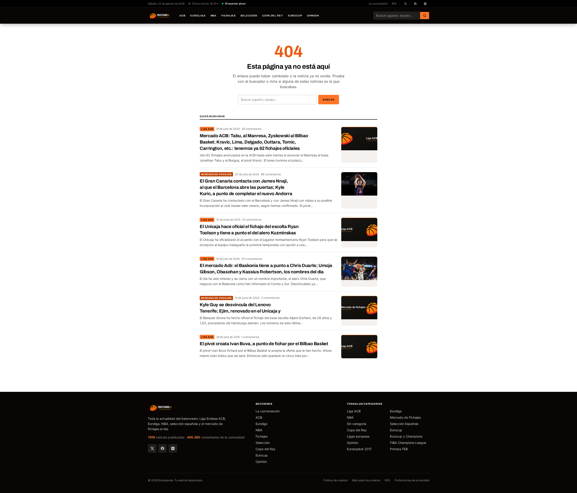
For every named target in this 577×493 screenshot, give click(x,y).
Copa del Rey (272, 15)
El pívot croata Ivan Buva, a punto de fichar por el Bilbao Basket (264, 343)
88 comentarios (271, 174)
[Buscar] (424, 15)
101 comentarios (251, 258)
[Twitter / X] (152, 448)
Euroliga (197, 15)
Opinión (313, 15)
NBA (214, 15)
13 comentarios (251, 219)
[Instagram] (173, 448)
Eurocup (295, 15)
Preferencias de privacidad (412, 480)
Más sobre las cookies (366, 480)
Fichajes (228, 15)
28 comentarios (251, 128)
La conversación (378, 3)
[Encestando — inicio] (160, 15)
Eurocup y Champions (406, 436)
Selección (248, 15)
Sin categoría (356, 424)
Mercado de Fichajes (216, 174)
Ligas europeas (358, 436)
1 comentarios (250, 337)
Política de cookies (336, 480)
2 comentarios (270, 297)
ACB (182, 15)
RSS (394, 3)
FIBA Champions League (408, 443)
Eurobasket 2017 (359, 449)
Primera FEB (399, 449)
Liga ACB (207, 129)
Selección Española (404, 424)
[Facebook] (162, 448)
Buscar (328, 99)
